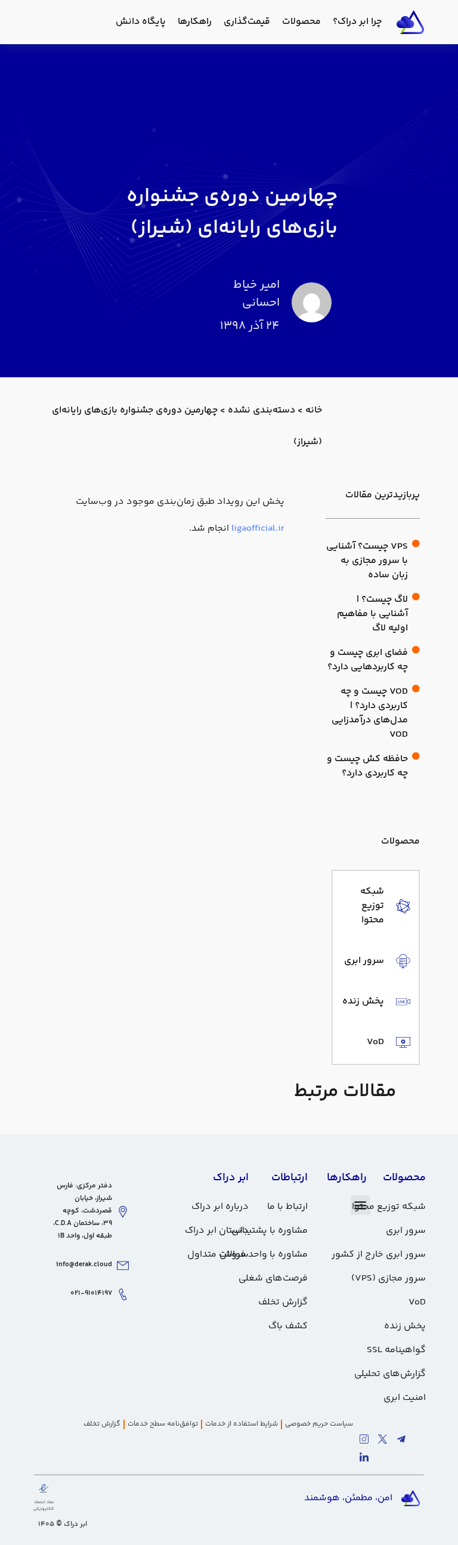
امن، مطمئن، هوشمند (348, 1498)
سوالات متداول (218, 1254)
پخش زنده (405, 1326)
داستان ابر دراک (217, 1230)
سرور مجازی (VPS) (388, 1278)
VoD (417, 1302)
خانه (313, 410)
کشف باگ (288, 1326)
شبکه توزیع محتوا (389, 1206)
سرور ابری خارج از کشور (379, 1254)
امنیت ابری (404, 1397)
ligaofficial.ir (257, 528)
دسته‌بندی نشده (261, 410)
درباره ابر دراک (220, 1206)
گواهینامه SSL (396, 1350)
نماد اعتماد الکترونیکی (43, 1505)
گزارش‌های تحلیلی (390, 1374)
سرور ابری (406, 1230)
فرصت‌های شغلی (273, 1278)
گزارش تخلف (283, 1302)
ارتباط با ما (287, 1206)
